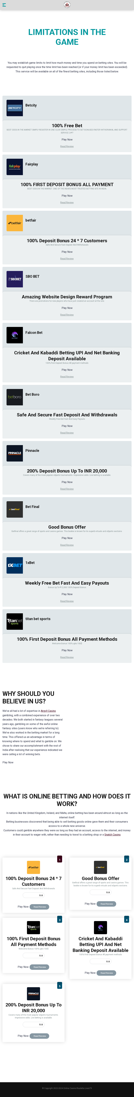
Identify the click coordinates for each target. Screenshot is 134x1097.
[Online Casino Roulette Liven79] (67, 4)
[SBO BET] (12, 290)
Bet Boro (32, 394)
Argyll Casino (48, 710)
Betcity (31, 105)
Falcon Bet (33, 332)
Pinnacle (32, 450)
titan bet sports (37, 619)
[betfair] (12, 234)
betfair (30, 220)
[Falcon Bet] (12, 346)
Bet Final (32, 507)
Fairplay (31, 164)
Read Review (67, 146)
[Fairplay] (12, 178)
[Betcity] (12, 119)
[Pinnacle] (12, 464)
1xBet (30, 563)
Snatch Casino (112, 834)
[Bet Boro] (12, 408)
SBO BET (32, 276)
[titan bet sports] (12, 633)
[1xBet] (12, 576)
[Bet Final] (12, 520)
